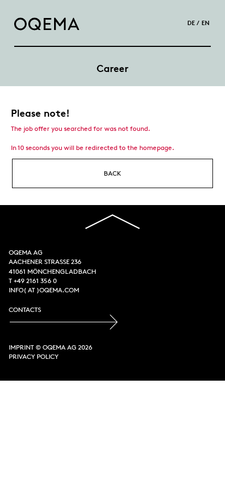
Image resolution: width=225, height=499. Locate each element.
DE (191, 23)
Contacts (25, 309)
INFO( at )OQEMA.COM (44, 290)
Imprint (21, 347)
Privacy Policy (33, 356)
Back (112, 173)
